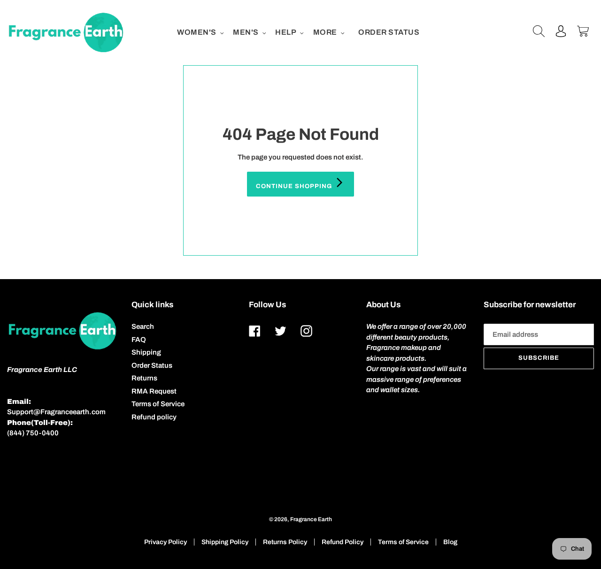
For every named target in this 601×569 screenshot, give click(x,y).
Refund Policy (342, 542)
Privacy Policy (165, 542)
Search (142, 326)
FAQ (138, 339)
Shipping (146, 352)
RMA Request (154, 391)
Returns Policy (285, 542)
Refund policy (154, 417)
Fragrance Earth (311, 519)
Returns (144, 378)
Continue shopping (295, 186)
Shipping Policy (224, 542)
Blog (450, 542)
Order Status (151, 365)
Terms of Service (158, 404)
